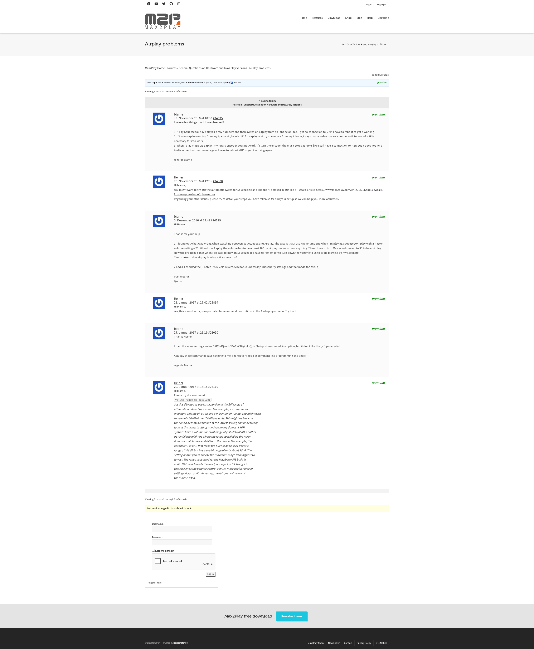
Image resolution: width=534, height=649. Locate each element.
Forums (171, 68)
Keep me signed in (164, 550)
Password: (157, 537)
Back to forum (268, 101)
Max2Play (346, 44)
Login (369, 4)
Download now (291, 616)
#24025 (218, 118)
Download (333, 18)
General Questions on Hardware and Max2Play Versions (213, 68)
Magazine (383, 18)
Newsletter (334, 643)
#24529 (216, 220)
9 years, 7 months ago (215, 82)
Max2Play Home (155, 68)
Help (370, 18)
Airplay (384, 75)
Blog (359, 18)
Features (317, 18)
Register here (154, 582)
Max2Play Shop (316, 643)
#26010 (213, 332)
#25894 (213, 302)
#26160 (213, 387)
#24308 (218, 181)
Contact (348, 643)
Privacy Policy (364, 643)
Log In (210, 574)
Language (380, 4)
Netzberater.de (180, 642)
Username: (158, 524)
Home (303, 18)
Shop (348, 18)
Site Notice (381, 643)
